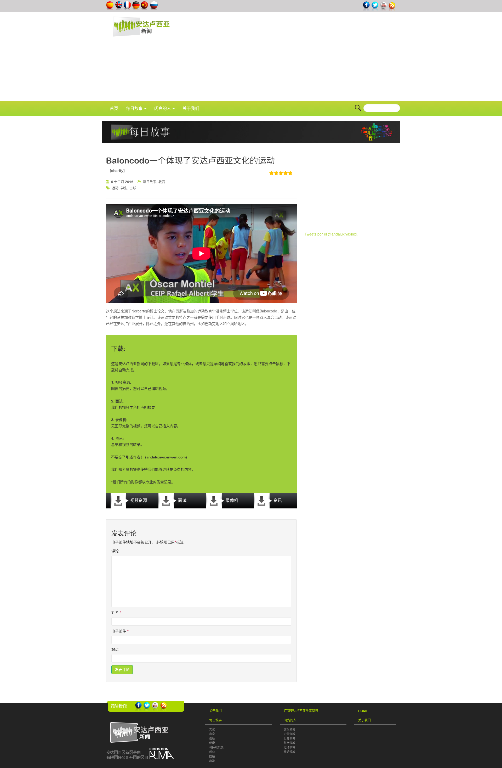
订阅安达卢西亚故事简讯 (301, 711)
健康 (212, 742)
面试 (181, 500)
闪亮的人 (163, 108)
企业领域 (289, 734)
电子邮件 (120, 631)
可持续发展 (216, 747)
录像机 (231, 500)
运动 (115, 188)
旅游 (212, 760)
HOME (363, 711)
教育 (161, 182)
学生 (124, 188)
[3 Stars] (281, 173)
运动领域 (289, 747)
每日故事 (135, 108)
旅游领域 (289, 751)
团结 (212, 756)
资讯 (277, 500)
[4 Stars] (285, 173)
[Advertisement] (313, 59)
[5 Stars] (290, 173)
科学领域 (289, 742)
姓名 (116, 612)
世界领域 (289, 738)
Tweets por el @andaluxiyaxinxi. (331, 234)
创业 (212, 751)
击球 (132, 188)
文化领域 (289, 729)
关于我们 (190, 108)
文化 (212, 729)
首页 (114, 108)
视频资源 (138, 500)
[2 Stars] (276, 173)
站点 (115, 649)
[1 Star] (271, 173)
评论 (115, 551)
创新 (212, 738)
